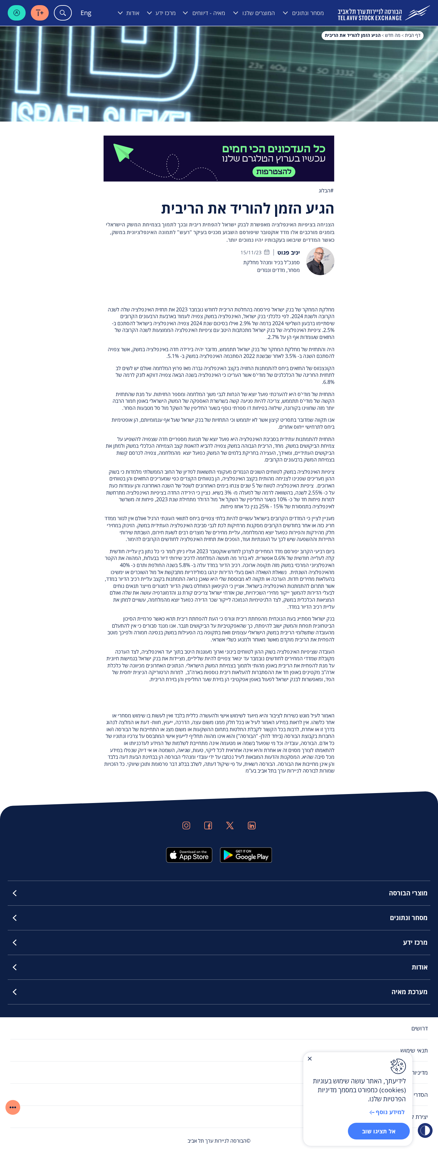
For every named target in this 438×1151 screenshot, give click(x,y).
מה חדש (392, 35)
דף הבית (412, 35)
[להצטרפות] (219, 157)
